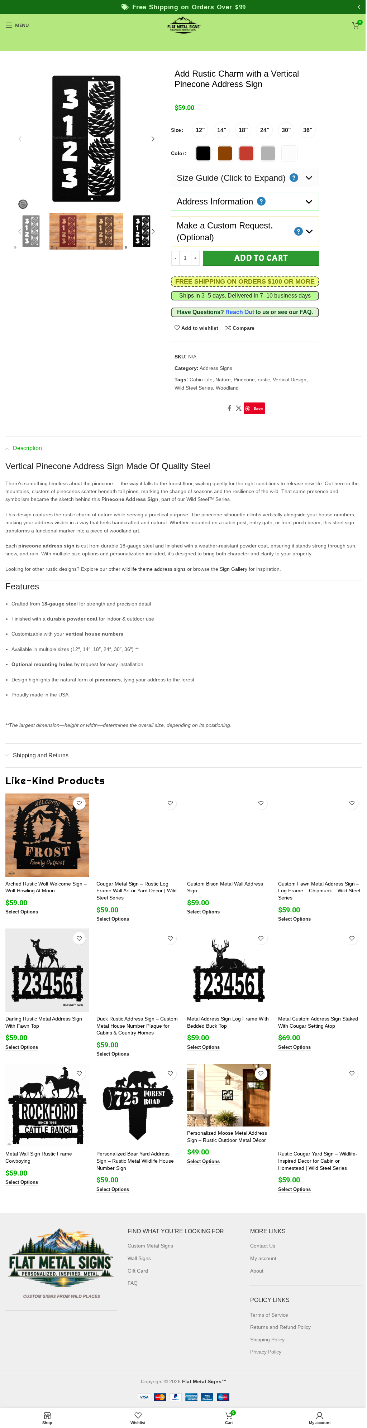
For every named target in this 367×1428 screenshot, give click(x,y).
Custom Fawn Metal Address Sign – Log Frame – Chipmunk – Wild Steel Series (319, 891)
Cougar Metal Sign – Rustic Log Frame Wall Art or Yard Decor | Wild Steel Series (136, 891)
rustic (264, 379)
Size (176, 130)
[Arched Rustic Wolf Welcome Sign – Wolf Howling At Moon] (47, 835)
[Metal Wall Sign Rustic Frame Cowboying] (47, 1106)
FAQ (305, 312)
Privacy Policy (265, 1352)
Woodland (227, 388)
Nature (223, 379)
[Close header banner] (358, 7)
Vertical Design (289, 379)
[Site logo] (183, 25)
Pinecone (244, 379)
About (256, 1271)
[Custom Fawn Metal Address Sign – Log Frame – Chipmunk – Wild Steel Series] (320, 835)
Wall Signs (139, 1258)
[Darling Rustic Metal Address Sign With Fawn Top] (47, 970)
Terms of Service (269, 1315)
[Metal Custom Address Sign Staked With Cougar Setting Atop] (320, 970)
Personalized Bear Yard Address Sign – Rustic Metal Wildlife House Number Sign (135, 1161)
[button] (20, 139)
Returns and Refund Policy (280, 1327)
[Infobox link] (245, 281)
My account (263, 1258)
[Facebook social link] (229, 408)
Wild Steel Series (194, 388)
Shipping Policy (267, 1339)
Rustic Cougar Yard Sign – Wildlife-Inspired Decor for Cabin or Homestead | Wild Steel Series (317, 1161)
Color (177, 153)
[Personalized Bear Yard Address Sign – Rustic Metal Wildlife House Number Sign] (138, 1106)
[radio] (200, 130)
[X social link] (239, 408)
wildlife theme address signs (154, 569)
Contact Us (262, 1246)
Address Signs (216, 368)
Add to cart (261, 258)
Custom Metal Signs (150, 1246)
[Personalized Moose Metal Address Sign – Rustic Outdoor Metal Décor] (229, 1095)
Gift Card (138, 1271)
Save (258, 408)
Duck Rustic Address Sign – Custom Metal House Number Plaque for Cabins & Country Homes (137, 1026)
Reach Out (239, 312)
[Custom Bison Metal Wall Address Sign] (229, 835)
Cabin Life (201, 379)
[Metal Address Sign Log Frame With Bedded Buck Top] (229, 970)
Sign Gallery (233, 569)
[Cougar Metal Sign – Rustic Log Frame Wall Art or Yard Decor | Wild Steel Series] (138, 835)
